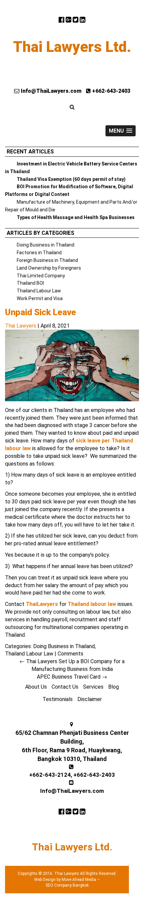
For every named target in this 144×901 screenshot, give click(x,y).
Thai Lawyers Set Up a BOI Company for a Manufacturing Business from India (72, 665)
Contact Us (65, 687)
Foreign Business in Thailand (47, 260)
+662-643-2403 (110, 91)
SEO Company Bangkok (67, 885)
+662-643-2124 (50, 774)
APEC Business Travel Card (72, 677)
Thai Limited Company (41, 275)
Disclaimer (89, 699)
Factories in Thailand (39, 252)
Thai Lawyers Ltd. (72, 47)
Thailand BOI (30, 283)
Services (93, 687)
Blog (113, 687)
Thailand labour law (92, 604)
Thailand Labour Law (39, 290)
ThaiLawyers (42, 604)
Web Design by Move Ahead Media (65, 879)
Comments (70, 653)
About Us (36, 687)
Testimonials (58, 699)
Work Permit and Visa (40, 298)
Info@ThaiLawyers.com (50, 91)
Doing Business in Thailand (45, 245)
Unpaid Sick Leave (40, 312)
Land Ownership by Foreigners (49, 268)
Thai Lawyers (20, 326)
